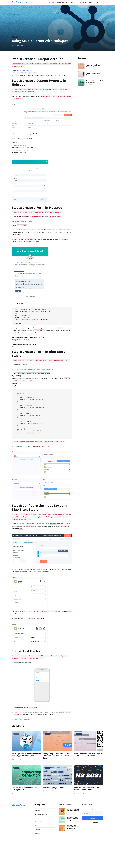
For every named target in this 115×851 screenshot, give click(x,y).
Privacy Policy (95, 822)
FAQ (97, 2)
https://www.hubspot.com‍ (24, 70)
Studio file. (24, 365)
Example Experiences (62, 2)
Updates (73, 2)
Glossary (91, 2)
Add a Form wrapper (19, 369)
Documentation (82, 2)
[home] (20, 2)
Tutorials (51, 2)
